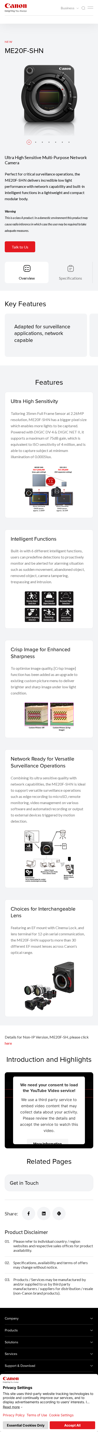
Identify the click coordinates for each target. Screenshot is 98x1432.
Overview (27, 278)
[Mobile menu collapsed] (90, 8)
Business (68, 8)
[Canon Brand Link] (16, 7)
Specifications (70, 278)
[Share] (28, 1213)
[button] (29, 142)
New (8, 42)
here (8, 1043)
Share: (11, 1213)
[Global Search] (83, 8)
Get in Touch (24, 1182)
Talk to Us (20, 247)
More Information (47, 1143)
